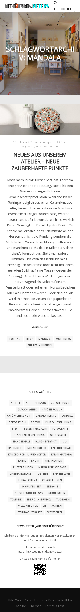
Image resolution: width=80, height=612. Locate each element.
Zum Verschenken (47, 146)
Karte (22, 460)
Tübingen (63, 499)
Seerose (52, 486)
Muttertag (63, 338)
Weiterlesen (40, 327)
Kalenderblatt (61, 448)
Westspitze (55, 512)
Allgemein (28, 146)
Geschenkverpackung (29, 435)
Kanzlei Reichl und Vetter (27, 454)
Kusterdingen (23, 467)
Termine (16, 499)
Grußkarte (58, 435)
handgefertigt (46, 441)
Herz (29, 338)
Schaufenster (32, 486)
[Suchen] (56, 3)
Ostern (43, 473)
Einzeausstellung (58, 422)
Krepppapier (53, 460)
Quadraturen (52, 480)
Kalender (15, 448)
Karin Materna (61, 454)
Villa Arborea (28, 505)
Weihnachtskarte (30, 512)
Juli (64, 441)
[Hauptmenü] (69, 3)
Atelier (16, 403)
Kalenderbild (36, 448)
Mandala (44, 338)
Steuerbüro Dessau (29, 493)
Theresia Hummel (40, 345)
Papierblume (62, 473)
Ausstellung (60, 403)
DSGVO (35, 422)
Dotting (15, 338)
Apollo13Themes (29, 606)
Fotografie (60, 428)
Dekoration (17, 422)
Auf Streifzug (36, 403)
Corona (67, 415)
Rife (11, 600)
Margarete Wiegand (52, 467)
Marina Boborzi (21, 473)
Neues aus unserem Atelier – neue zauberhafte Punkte (40, 161)
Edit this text (63, 9)
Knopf (35, 460)
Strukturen (56, 493)
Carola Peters (46, 415)
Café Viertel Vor (19, 415)
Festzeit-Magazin (35, 428)
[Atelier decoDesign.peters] (26, 6)
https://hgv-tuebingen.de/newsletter (40, 551)
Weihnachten (52, 505)
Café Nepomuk (52, 409)
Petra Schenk (27, 480)
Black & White (27, 409)
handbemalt (21, 441)
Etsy (15, 428)
